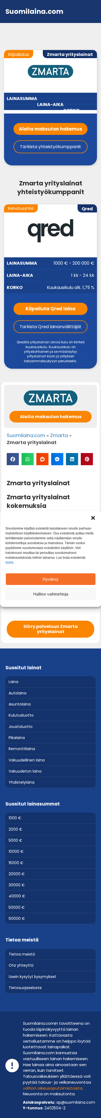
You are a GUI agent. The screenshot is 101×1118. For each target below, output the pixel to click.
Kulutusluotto (21, 715)
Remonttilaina (22, 748)
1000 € (15, 818)
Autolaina (17, 693)
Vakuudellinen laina (27, 760)
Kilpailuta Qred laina (50, 308)
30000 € (17, 885)
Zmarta (59, 435)
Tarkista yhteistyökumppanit (50, 147)
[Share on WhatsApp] (28, 459)
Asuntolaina (20, 704)
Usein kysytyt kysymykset (32, 976)
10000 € (16, 851)
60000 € (17, 918)
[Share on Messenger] (57, 459)
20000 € (17, 874)
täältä (9, 562)
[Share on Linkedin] (72, 459)
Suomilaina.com (26, 435)
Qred (87, 209)
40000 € (17, 896)
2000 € (15, 829)
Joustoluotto (21, 726)
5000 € (15, 840)
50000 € (17, 907)
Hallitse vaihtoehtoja (50, 594)
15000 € (16, 863)
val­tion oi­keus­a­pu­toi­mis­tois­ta (52, 1088)
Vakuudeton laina (25, 771)
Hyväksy (50, 579)
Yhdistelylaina (21, 782)
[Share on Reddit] (42, 459)
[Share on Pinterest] (87, 459)
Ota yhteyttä (21, 965)
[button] (93, 518)
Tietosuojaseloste (25, 987)
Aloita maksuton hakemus (50, 129)
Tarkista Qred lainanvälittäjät (50, 327)
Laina (13, 681)
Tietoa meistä (22, 954)
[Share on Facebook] (13, 459)
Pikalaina (17, 737)
